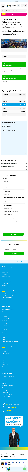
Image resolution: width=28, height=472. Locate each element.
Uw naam (5, 178)
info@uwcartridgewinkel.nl (8, 83)
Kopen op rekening (6, 339)
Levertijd (4, 381)
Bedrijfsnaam (6, 191)
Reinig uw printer (6, 396)
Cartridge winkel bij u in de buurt (10, 341)
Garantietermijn (6, 392)
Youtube (4, 337)
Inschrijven (14, 253)
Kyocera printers (6, 276)
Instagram (4, 335)
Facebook (4, 332)
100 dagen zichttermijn (7, 385)
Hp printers (4, 279)
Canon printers (5, 272)
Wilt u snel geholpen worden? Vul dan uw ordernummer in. (13, 198)
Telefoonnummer (7, 205)
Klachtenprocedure (7, 390)
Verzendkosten (5, 383)
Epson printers (5, 274)
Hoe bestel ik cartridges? (8, 376)
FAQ (3, 360)
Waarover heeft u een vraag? (10, 211)
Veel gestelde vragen (8, 160)
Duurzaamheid (5, 351)
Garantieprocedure (7, 394)
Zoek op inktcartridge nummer (9, 293)
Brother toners (5, 312)
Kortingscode (5, 399)
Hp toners (4, 316)
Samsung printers (6, 281)
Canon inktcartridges (7, 297)
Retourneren (5, 387)
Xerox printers (5, 285)
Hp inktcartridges (6, 302)
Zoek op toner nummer (7, 309)
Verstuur (13, 234)
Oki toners (4, 320)
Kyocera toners (6, 318)
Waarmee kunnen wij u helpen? (11, 218)
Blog (3, 362)
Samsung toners (6, 323)
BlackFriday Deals (6, 369)
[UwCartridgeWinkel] (11, 5)
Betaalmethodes (6, 379)
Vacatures (4, 355)
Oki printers (5, 283)
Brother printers (6, 270)
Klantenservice (5, 353)
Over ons (4, 349)
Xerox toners (5, 325)
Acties (3, 358)
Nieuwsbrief (5, 364)
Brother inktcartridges (7, 295)
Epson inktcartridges (7, 299)
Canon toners (5, 314)
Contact (4, 367)
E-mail (5, 185)
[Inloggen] (22, 5)
